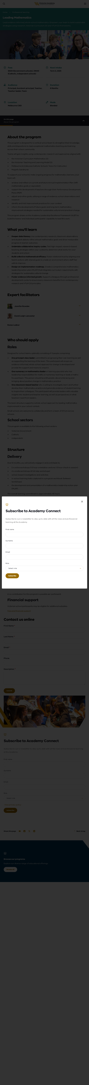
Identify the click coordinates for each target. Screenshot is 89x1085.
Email (8, 552)
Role (7, 563)
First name (10, 529)
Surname (9, 541)
